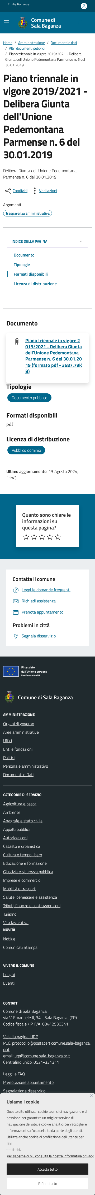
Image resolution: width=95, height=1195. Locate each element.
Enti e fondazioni (17, 749)
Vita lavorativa (15, 922)
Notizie (9, 939)
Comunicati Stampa (20, 947)
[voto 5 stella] (58, 537)
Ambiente (11, 812)
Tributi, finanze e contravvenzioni (31, 905)
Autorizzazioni (15, 838)
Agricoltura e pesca (19, 804)
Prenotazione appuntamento (28, 1082)
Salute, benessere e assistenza (30, 897)
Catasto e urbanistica (21, 846)
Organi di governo (18, 723)
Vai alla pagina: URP (20, 1036)
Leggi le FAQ (14, 1074)
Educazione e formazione (25, 863)
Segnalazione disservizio (24, 1091)
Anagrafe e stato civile (22, 821)
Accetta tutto (47, 1169)
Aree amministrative (21, 732)
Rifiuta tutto (47, 1183)
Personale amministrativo (25, 766)
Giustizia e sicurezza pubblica (28, 871)
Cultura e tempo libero (22, 854)
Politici (9, 757)
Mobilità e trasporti (19, 888)
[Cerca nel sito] (80, 22)
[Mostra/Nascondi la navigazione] (6, 22)
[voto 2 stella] (34, 537)
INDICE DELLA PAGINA (29, 241)
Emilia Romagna (19, 4)
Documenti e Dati (18, 774)
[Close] (91, 1095)
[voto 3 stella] (42, 537)
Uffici (7, 740)
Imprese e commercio (21, 880)
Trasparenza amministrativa (28, 213)
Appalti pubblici (16, 829)
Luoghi (9, 974)
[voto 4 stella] (50, 537)
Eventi (9, 983)
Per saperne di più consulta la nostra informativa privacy (50, 1156)
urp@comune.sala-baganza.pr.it (42, 1056)
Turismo (9, 914)
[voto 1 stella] (26, 537)
